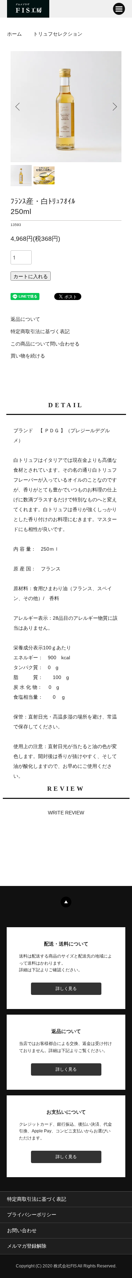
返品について (25, 319)
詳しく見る (66, 988)
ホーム (14, 34)
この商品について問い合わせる (45, 344)
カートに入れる (30, 276)
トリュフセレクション (57, 34)
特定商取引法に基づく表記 (40, 331)
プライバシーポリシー (31, 1214)
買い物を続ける (28, 356)
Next (113, 107)
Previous (18, 107)
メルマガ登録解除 (26, 1246)
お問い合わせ (22, 1230)
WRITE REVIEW (66, 812)
